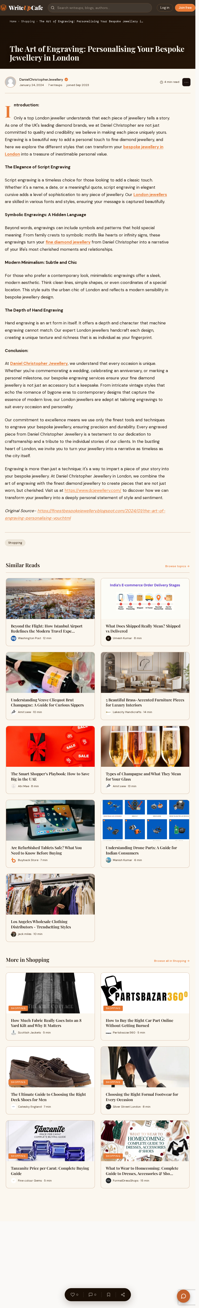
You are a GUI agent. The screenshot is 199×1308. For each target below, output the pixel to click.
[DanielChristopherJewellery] (10, 82)
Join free (185, 8)
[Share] (123, 1295)
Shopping (28, 21)
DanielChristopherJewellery (41, 79)
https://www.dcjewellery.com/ (93, 490)
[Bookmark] (108, 1295)
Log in (164, 8)
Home (13, 21)
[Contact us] (183, 1296)
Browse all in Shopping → (172, 961)
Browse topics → (177, 566)
